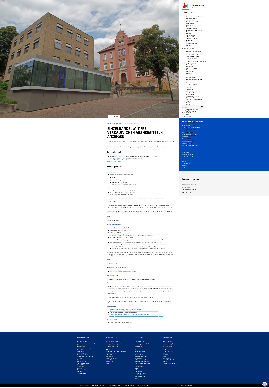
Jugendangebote (190, 94)
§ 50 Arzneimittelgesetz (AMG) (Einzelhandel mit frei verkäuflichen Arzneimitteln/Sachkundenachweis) (133, 311)
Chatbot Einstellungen (143, 385)
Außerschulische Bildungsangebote (194, 79)
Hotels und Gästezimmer (192, 58)
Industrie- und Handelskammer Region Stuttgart (118, 160)
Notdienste (188, 101)
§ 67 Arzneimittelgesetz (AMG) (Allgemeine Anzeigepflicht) (123, 312)
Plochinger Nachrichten (191, 43)
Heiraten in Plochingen (191, 88)
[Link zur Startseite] (193, 6)
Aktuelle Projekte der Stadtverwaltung (195, 17)
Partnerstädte (189, 65)
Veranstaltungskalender (191, 142)
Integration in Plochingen (192, 93)
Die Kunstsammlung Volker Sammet (194, 121)
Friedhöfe (188, 86)
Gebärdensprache (186, 114)
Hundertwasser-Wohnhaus (192, 56)
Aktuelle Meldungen (191, 15)
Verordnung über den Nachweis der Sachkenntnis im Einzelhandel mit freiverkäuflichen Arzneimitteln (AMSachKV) (136, 316)
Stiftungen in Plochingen (192, 109)
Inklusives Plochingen (191, 91)
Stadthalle (188, 138)
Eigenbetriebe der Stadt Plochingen (194, 30)
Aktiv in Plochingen (190, 119)
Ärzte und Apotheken (191, 77)
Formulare (188, 32)
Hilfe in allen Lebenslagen (192, 37)
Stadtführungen (190, 71)
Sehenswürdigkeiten (191, 70)
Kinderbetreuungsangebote (192, 96)
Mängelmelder (189, 40)
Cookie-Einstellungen (129, 385)
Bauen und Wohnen (191, 81)
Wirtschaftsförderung (191, 113)
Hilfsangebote (189, 89)
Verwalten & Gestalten (189, 12)
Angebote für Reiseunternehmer (193, 51)
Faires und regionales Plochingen (194, 53)
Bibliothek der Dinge (193, 137)
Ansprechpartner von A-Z (192, 18)
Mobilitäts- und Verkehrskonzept (194, 99)
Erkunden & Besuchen (189, 48)
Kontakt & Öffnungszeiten (192, 38)
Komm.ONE (189, 385)
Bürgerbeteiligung (190, 23)
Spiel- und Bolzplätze (191, 129)
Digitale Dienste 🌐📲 (191, 28)
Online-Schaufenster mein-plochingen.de (196, 61)
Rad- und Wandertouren (191, 68)
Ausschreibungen (190, 20)
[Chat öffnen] (265, 384)
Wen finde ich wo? (190, 47)
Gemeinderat (189, 33)
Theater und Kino (190, 140)
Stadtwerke (188, 45)
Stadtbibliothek (189, 132)
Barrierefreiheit (185, 111)
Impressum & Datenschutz (190, 145)
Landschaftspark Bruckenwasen (193, 126)
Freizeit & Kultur (187, 116)
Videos (136, 378)
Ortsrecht (188, 42)
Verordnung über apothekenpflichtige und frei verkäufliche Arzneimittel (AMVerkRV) (129, 314)
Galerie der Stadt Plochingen (193, 122)
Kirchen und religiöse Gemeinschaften (195, 98)
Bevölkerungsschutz (191, 83)
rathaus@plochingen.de (190, 189)
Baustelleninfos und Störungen (193, 22)
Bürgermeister (189, 25)
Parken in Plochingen (191, 63)
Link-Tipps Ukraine (192, 135)
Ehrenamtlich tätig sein (191, 84)
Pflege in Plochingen (191, 103)
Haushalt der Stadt (190, 35)
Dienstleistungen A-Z (191, 27)
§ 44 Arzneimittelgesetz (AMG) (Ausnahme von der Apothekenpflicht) (125, 309)
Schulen (188, 104)
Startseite (110, 123)
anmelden (2, 1)
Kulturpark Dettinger (191, 124)
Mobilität (188, 60)
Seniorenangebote (138, 370)
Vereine (188, 143)
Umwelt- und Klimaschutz (192, 111)
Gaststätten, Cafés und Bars (193, 55)
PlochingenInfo (189, 66)
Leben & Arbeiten (188, 75)
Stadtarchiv (189, 131)
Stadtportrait (189, 73)
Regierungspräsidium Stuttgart (114, 161)
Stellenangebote (138, 371)
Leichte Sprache (185, 112)
